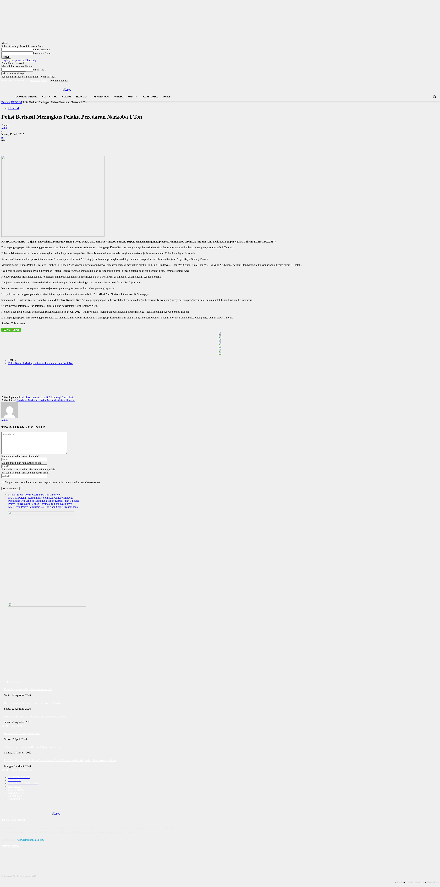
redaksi (5, 128)
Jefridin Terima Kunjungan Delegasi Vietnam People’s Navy (33, 747)
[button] (434, 96)
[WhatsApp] (44, 145)
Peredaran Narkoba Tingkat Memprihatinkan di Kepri (45, 400)
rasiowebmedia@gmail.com (30, 840)
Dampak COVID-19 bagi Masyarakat (22, 733)
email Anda (39, 69)
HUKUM (16, 102)
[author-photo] (9, 417)
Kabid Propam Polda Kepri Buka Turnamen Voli (34, 494)
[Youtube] (437, 81)
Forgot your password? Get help (18, 60)
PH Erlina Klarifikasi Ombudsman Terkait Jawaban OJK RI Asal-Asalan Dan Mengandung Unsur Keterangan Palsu (60, 760)
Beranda (5, 102)
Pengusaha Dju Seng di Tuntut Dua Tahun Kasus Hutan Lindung (43, 500)
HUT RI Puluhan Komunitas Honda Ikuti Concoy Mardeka (40, 497)
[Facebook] (418, 81)
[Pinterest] (31, 145)
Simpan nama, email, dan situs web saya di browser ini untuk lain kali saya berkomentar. (53, 482)
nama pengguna (41, 49)
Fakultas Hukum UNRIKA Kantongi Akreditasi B (48, 397)
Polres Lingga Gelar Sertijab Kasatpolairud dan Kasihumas (40, 503)
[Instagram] (422, 81)
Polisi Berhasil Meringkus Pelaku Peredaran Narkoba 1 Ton (40, 363)
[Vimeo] (432, 81)
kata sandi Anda (42, 53)
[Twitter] (427, 81)
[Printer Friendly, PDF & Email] (11, 330)
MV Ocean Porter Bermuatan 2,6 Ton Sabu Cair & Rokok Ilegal (43, 506)
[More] (57, 145)
